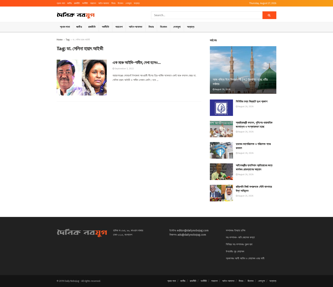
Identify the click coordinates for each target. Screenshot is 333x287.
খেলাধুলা (128, 3)
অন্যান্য (137, 3)
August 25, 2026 (245, 196)
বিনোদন (120, 3)
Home (60, 39)
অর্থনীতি (85, 3)
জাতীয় (69, 3)
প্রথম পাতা (61, 3)
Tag (68, 39)
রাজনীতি (77, 3)
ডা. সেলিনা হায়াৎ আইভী (81, 39)
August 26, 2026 (222, 89)
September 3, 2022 (124, 68)
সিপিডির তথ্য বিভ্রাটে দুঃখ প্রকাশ (251, 101)
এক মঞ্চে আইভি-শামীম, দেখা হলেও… (137, 62)
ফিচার (113, 3)
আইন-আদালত (103, 3)
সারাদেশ (93, 3)
